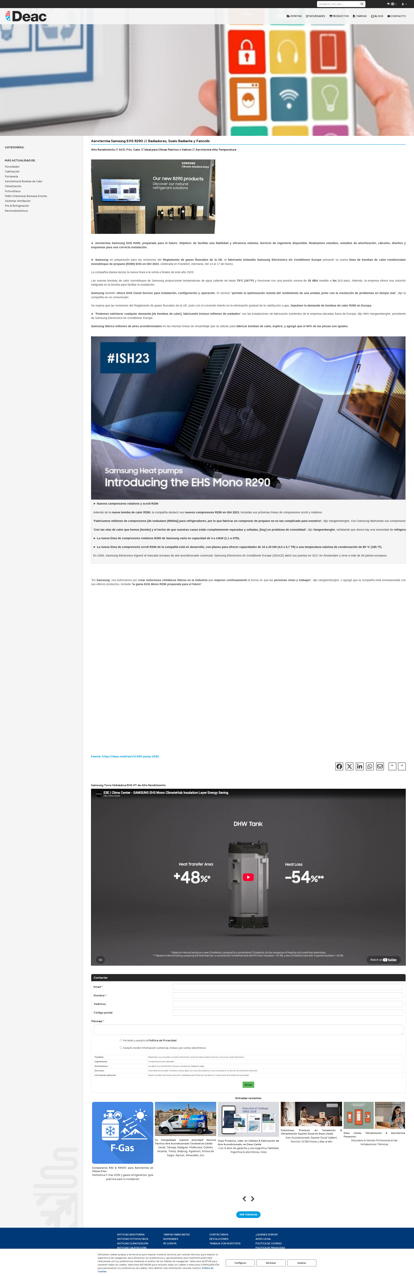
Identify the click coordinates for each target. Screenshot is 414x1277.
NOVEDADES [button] (170, 1239)
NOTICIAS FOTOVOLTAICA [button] (132, 1239)
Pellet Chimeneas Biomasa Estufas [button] (26, 196)
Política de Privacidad (162, 1040)
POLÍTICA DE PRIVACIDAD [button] (270, 1247)
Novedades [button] (12, 166)
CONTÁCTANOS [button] (218, 1234)
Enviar (248, 1084)
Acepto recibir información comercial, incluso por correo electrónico (164, 1047)
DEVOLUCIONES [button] (218, 1239)
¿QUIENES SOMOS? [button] (267, 1234)
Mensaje (97, 1021)
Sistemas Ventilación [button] (18, 200)
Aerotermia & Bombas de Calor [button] (23, 181)
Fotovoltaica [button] (12, 191)
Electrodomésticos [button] (16, 210)
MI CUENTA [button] (169, 1243)
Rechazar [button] (271, 1262)
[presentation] (244, 1198)
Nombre (100, 995)
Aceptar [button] (302, 1262)
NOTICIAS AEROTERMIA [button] (131, 1234)
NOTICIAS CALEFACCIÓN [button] (131, 1247)
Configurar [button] (240, 1262)
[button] (53, 16)
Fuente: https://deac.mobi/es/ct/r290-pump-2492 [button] (125, 756)
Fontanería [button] (11, 176)
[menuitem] (294, 16)
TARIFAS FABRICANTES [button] (176, 1234)
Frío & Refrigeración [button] (17, 205)
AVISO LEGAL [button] (263, 1239)
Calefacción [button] (12, 171)
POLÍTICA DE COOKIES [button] (269, 1243)
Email (98, 986)
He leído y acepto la (149, 1040)
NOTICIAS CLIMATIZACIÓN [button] (132, 1243)
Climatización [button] (13, 186)
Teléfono (100, 1004)
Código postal (103, 1012)
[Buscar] (362, 4)
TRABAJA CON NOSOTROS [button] (224, 1243)
